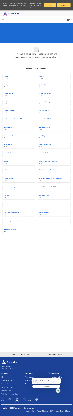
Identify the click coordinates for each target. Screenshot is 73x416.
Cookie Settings (26, 7)
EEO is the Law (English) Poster (60, 411)
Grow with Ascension (8, 384)
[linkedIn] (3, 400)
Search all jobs (6, 391)
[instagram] (17, 400)
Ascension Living (30, 380)
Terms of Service (42, 411)
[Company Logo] (11, 13)
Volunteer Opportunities (9, 394)
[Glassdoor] (37, 400)
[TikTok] (24, 400)
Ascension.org (29, 377)
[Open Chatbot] (58, 390)
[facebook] (10, 400)
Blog (2, 377)
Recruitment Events (7, 387)
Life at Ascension (7, 380)
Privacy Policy (30, 411)
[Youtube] (30, 400)
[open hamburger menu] (2, 20)
